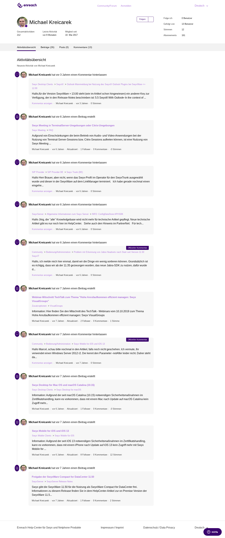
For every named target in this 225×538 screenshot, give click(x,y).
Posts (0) (64, 47)
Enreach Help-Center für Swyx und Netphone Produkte (49, 527)
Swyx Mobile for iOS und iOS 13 (89, 344)
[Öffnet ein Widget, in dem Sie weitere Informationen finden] (212, 532)
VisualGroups (56, 306)
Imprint (120, 527)
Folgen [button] (142, 19)
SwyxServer (37, 214)
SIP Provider (38, 172)
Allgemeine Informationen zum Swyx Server (68, 214)
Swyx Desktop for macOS (68, 389)
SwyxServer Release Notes (60, 481)
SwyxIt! (60, 84)
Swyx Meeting (38, 130)
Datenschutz (150, 527)
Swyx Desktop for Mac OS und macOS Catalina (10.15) (63, 385)
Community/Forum (107, 5)
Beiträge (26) (47, 47)
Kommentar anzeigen (42, 103)
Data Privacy (167, 527)
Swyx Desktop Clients (42, 84)
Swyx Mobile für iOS (64, 435)
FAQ (51, 130)
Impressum (107, 527)
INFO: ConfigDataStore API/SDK (107, 214)
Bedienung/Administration (58, 252)
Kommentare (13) (83, 47)
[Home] (27, 7)
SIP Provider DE (55, 172)
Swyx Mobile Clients (41, 435)
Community (37, 252)
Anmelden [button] (126, 5)
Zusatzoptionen (39, 306)
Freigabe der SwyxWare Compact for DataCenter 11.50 (63, 476)
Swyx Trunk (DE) (75, 172)
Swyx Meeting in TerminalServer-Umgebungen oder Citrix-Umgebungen (73, 125)
